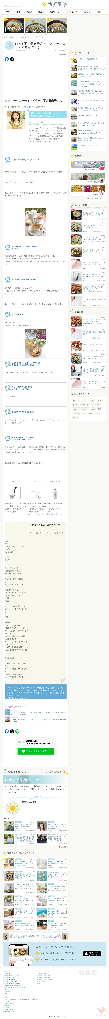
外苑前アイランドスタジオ (46, 979)
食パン (75, 405)
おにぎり (100, 400)
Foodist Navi (42, 981)
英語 (83, 400)
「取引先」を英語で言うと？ (87, 115)
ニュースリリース (9, 1009)
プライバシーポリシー (10, 989)
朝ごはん (76, 400)
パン (83, 413)
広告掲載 (7, 1007)
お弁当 (91, 400)
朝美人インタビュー (20, 50)
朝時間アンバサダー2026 (11, 981)
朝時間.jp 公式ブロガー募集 (12, 983)
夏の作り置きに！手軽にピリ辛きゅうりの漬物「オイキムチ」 (91, 139)
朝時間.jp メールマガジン (11, 975)
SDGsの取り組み (9, 1011)
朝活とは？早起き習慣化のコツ (13, 985)
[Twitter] (12, 61)
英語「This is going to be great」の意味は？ (91, 101)
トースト (76, 413)
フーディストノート (44, 975)
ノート (97, 413)
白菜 (92, 409)
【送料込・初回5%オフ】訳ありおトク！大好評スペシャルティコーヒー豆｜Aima (91, 93)
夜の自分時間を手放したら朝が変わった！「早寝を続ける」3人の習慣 (90, 109)
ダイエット (84, 405)
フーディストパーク (44, 977)
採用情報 (7, 1005)
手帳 (90, 413)
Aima (40, 983)
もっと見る (62, 847)
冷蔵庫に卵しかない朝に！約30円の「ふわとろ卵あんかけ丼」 (91, 75)
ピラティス (95, 405)
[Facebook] (7, 61)
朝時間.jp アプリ (9, 977)
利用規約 (7, 992)
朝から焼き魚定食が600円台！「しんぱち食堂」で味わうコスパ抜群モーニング (91, 68)
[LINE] (17, 733)
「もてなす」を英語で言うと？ (88, 145)
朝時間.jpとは (8, 973)
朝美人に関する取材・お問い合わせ (14, 987)
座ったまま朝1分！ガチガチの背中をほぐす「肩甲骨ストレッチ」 (91, 124)
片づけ (75, 418)
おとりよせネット (44, 973)
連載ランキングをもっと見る (95, 198)
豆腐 (99, 409)
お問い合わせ (8, 994)
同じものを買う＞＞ (12, 512)
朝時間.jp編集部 (62, 54)
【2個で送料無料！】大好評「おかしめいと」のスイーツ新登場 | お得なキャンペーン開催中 (91, 84)
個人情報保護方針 (9, 1003)
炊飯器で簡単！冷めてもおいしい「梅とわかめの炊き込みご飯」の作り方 (89, 132)
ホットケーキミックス (80, 409)
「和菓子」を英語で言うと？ (87, 59)
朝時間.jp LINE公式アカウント (13, 979)
